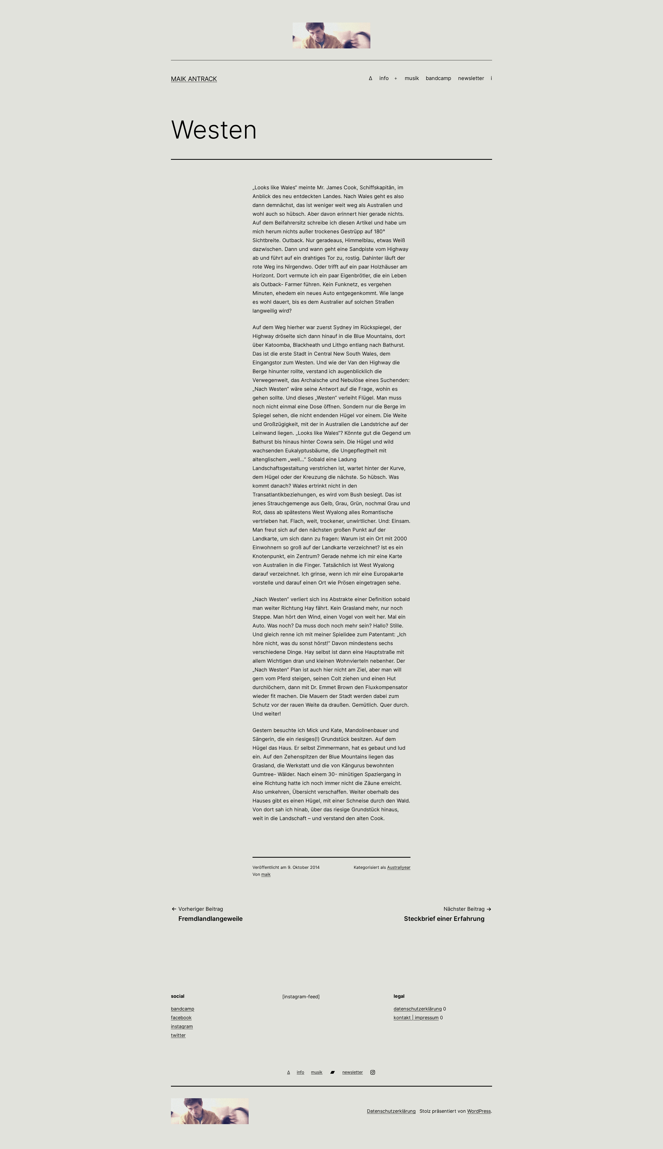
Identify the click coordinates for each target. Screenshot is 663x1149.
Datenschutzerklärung (391, 1111)
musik (412, 78)
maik (266, 874)
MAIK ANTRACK (194, 79)
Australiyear (398, 867)
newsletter (471, 78)
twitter (178, 1035)
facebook (181, 1017)
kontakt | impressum (416, 1017)
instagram (182, 1026)
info (384, 78)
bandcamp (438, 78)
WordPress (479, 1111)
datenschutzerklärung (418, 1008)
